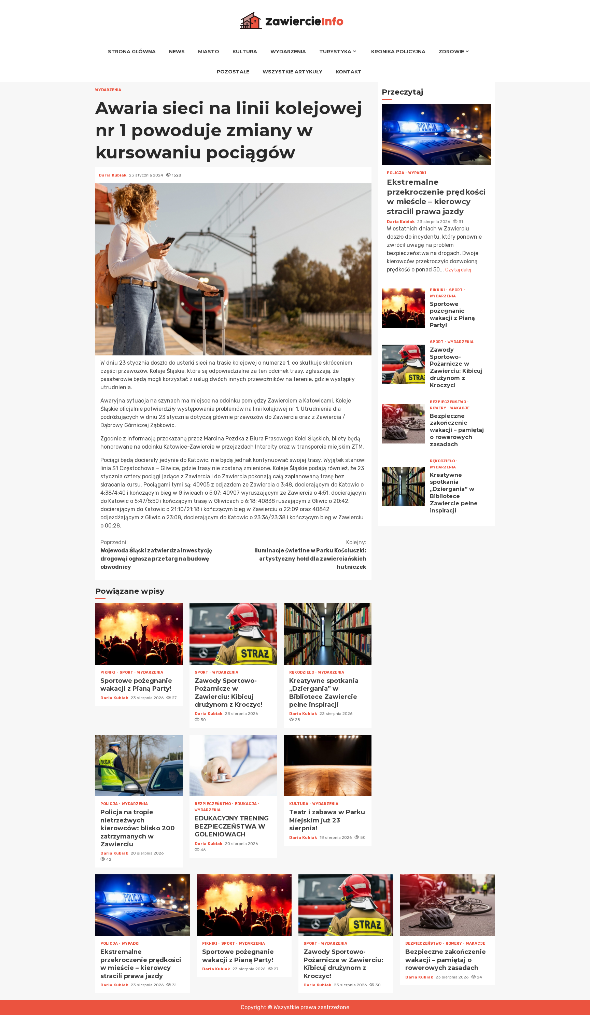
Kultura (245, 51)
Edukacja (246, 804)
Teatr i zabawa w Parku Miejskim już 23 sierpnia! (327, 765)
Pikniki (108, 672)
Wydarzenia (288, 51)
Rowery (438, 408)
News (177, 51)
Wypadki (417, 173)
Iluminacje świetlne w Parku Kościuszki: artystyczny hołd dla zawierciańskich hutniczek (310, 554)
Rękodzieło (302, 672)
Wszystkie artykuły (292, 72)
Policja (109, 804)
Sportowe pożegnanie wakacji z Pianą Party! (139, 634)
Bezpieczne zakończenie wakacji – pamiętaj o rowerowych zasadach (403, 423)
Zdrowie (451, 51)
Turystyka (335, 51)
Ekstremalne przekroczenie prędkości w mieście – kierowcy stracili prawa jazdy (436, 135)
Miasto (208, 51)
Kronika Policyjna (398, 51)
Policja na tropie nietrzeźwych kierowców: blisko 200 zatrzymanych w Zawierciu (139, 765)
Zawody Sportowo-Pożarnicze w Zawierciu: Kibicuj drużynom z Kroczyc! (233, 634)
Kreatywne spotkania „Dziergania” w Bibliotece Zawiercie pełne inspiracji (327, 634)
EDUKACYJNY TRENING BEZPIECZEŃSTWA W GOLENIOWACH (233, 765)
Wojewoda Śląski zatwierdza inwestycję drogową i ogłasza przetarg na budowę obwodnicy (156, 554)
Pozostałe (233, 72)
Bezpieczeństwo (213, 804)
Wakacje (459, 408)
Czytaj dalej (458, 270)
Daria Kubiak (113, 175)
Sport (127, 672)
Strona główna (132, 51)
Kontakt (349, 72)
